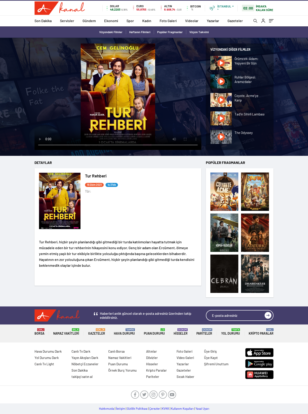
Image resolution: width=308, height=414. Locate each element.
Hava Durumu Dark (48, 351)
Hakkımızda (106, 408)
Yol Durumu (230, 331)
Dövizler (152, 358)
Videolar (191, 20)
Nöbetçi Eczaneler (85, 364)
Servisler (67, 20)
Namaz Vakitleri (66, 331)
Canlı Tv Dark (80, 351)
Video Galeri (185, 358)
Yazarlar (213, 20)
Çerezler (154, 408)
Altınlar (151, 351)
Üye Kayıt (211, 358)
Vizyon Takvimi (199, 32)
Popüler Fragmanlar (170, 32)
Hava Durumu (124, 331)
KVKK (165, 408)
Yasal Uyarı (202, 408)
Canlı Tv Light (44, 364)
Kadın (146, 20)
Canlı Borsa (116, 351)
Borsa (39, 331)
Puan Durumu (154, 331)
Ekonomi (111, 20)
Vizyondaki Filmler (110, 32)
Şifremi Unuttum (216, 364)
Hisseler (181, 331)
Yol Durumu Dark (46, 358)
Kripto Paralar (261, 331)
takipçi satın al (82, 377)
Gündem (89, 20)
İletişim (120, 408)
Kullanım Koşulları (182, 408)
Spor (130, 20)
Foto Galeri (168, 20)
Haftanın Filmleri (139, 32)
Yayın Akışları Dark (84, 358)
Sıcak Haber (185, 377)
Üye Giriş (210, 351)
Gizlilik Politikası (137, 408)
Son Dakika (43, 20)
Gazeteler (235, 20)
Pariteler (204, 331)
